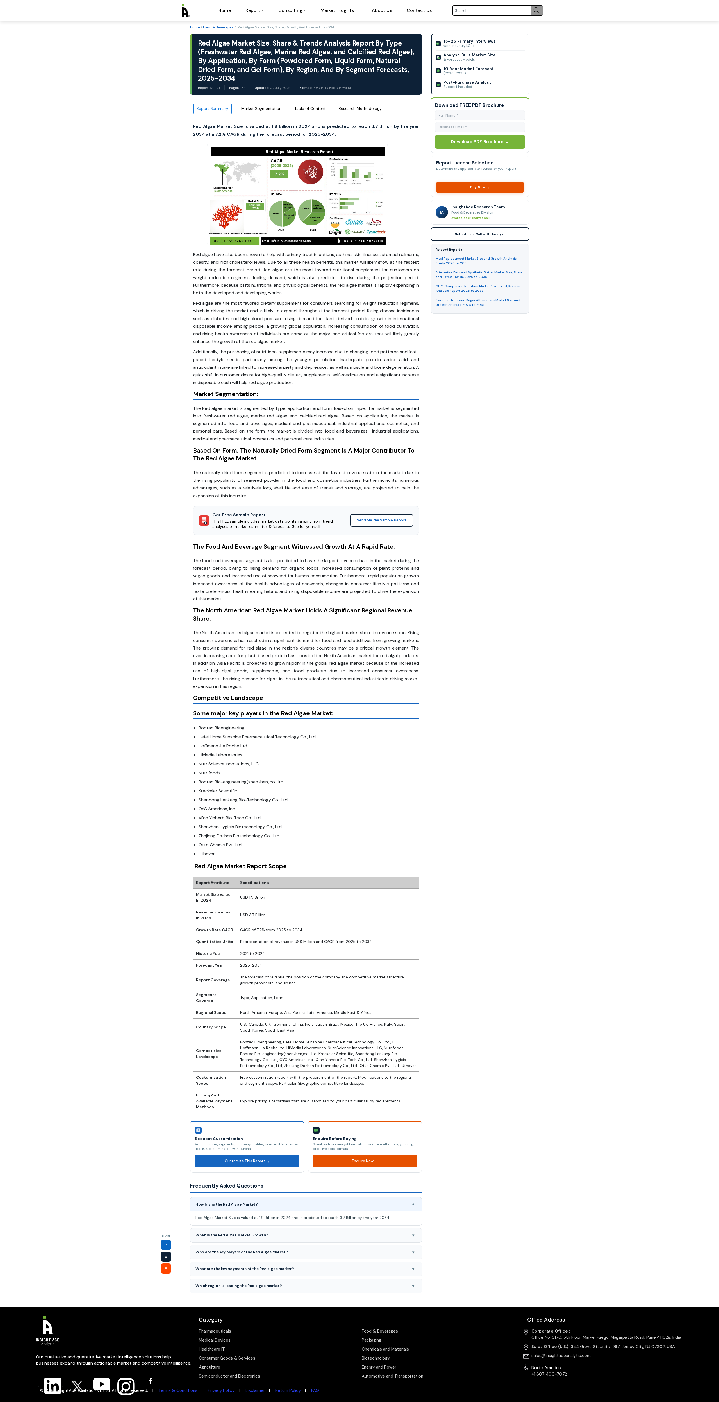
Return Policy (288, 1390)
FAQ (315, 1390)
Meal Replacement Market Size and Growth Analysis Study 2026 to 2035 (476, 261)
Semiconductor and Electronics (229, 1376)
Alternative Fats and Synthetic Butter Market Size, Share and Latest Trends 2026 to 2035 (479, 274)
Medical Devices (215, 1340)
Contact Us (419, 10)
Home (224, 10)
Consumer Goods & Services (227, 1358)
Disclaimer (255, 1390)
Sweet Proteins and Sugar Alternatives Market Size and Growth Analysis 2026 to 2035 (478, 302)
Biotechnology (376, 1358)
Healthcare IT (212, 1349)
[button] (306, 1204)
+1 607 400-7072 (549, 1374)
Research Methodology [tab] (360, 108)
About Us (382, 10)
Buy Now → (480, 187)
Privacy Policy (221, 1390)
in (166, 1245)
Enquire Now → (365, 1161)
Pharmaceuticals (215, 1331)
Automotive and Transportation (392, 1376)
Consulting (290, 10)
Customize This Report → (246, 1161)
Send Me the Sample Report (381, 520)
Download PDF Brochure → (480, 141)
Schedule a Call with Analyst (480, 234)
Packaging (371, 1340)
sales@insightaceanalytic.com (561, 1355)
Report (252, 10)
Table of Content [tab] (310, 108)
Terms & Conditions (177, 1390)
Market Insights (337, 10)
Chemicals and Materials (385, 1349)
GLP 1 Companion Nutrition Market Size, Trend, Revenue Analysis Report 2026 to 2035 (478, 288)
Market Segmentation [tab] (261, 108)
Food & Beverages (218, 27)
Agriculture (209, 1367)
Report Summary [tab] (212, 108)
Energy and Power (379, 1367)
